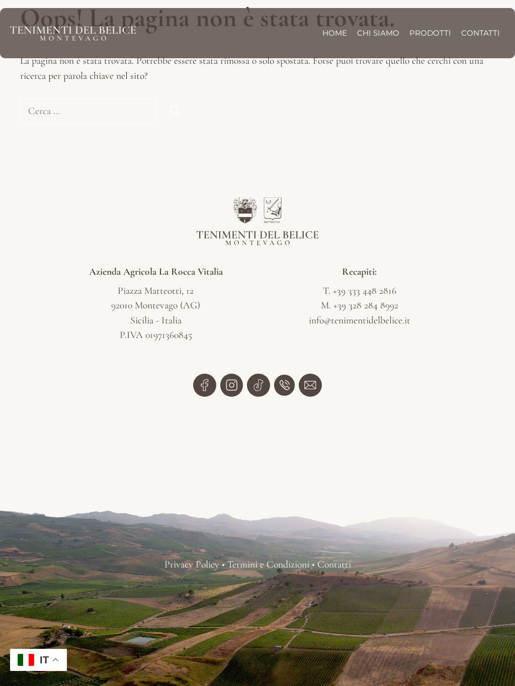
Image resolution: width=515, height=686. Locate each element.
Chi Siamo (378, 33)
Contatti (480, 33)
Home (334, 33)
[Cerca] (175, 111)
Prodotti (430, 33)
